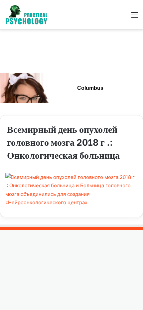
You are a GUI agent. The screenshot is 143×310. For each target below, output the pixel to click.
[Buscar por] (123, 17)
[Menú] (134, 17)
